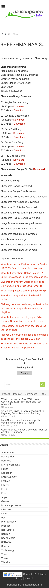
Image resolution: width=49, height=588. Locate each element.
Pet (3, 517)
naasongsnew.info (32, 584)
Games (5, 501)
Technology (7, 550)
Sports (5, 546)
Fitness (5, 485)
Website (5, 562)
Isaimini (29, 578)
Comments (31, 394)
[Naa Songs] (24, 14)
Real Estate (7, 529)
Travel (4, 558)
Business (6, 460)
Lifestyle (6, 509)
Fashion (5, 481)
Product (5, 525)
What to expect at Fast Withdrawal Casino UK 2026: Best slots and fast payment (21, 401)
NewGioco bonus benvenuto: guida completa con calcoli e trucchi (20, 421)
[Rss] (24, 581)
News (4, 513)
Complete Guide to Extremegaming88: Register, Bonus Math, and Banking (22, 412)
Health (4, 468)
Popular (17, 394)
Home (3, 34)
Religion (5, 533)
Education (6, 472)
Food (4, 489)
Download (19, 106)
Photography (8, 521)
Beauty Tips (7, 456)
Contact (24, 373)
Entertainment (9, 476)
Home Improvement (12, 505)
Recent (6, 394)
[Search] (42, 384)
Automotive (7, 452)
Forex (4, 493)
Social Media (8, 538)
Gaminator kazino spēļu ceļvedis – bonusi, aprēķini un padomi (24, 430)
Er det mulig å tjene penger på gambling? (23, 290)
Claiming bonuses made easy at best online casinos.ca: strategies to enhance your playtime (24, 308)
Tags (43, 394)
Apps (4, 497)
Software (6, 542)
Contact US (29, 574)
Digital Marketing (10, 464)
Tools (4, 554)
